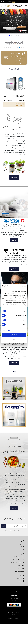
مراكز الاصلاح (21, 568)
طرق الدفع (14, 591)
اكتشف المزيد (14, 269)
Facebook (19, 578)
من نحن (22, 544)
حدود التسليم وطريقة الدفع (17, 562)
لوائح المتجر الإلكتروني (18, 556)
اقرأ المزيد (14, 240)
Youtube (20, 581)
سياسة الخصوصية (20, 565)
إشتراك (3, 526)
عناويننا (22, 575)
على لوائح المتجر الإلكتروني (8, 531)
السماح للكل (14, 334)
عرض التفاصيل (6, 330)
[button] (18, 36)
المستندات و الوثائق (19, 571)
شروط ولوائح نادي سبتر (18, 559)
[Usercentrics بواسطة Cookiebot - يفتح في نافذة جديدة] (8, 286)
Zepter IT (17, 618)
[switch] (4, 315)
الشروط (22, 553)
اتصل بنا (22, 549)
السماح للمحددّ (14, 339)
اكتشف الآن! (14, 177)
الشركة (22, 540)
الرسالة (22, 546)
